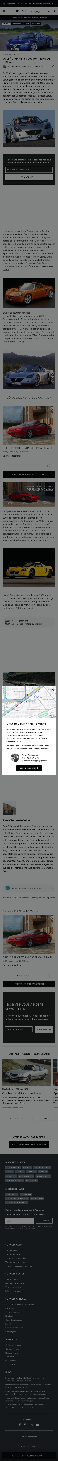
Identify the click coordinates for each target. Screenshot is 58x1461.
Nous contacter (28, 768)
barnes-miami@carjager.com (35, 761)
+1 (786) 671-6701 (32, 758)
